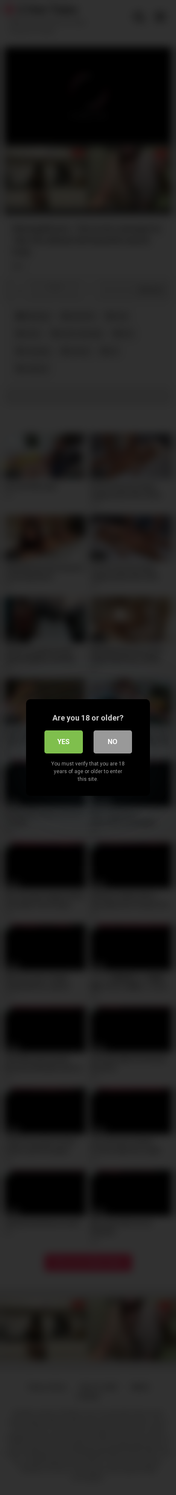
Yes (63, 742)
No (112, 742)
